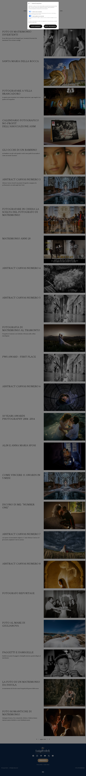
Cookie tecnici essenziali (37, 11)
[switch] (30, 16)
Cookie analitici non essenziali (38, 16)
